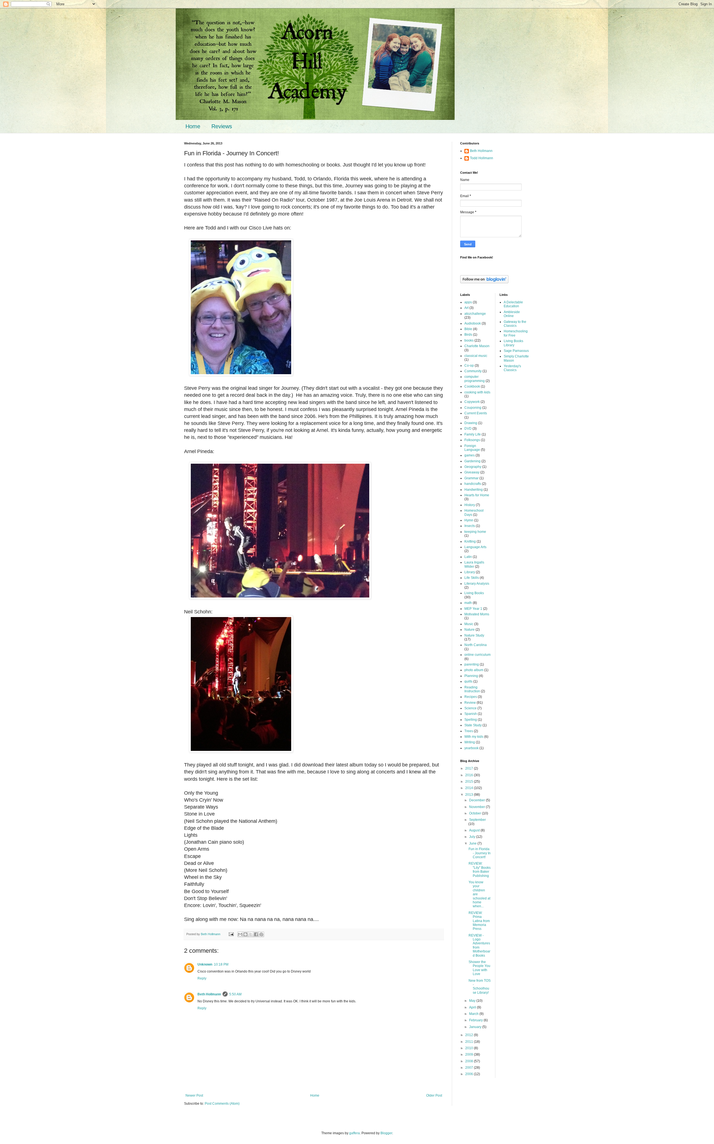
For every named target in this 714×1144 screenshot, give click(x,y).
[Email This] (240, 934)
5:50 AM (235, 994)
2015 (469, 781)
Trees (468, 731)
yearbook (471, 748)
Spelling (470, 720)
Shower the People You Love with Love (479, 968)
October (475, 813)
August (475, 830)
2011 (469, 1042)
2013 (469, 795)
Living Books (474, 593)
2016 (469, 775)
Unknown (204, 964)
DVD (468, 428)
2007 (469, 1068)
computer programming (474, 379)
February (476, 1020)
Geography (472, 467)
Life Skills (471, 578)
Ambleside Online (512, 314)
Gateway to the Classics (515, 324)
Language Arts (475, 547)
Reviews (221, 126)
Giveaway (471, 472)
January (475, 1027)
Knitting (470, 541)
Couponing (472, 408)
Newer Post (194, 1095)
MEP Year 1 (473, 609)
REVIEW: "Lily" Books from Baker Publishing (480, 869)
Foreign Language (472, 448)
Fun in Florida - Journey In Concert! (480, 853)
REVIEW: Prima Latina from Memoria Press (479, 921)
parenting (471, 664)
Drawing (470, 423)
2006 (469, 1074)
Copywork (472, 402)
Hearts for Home (476, 495)
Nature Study (474, 635)
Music (468, 624)
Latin (468, 557)
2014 (469, 788)
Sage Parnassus (516, 351)
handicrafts (472, 484)
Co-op (469, 365)
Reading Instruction (472, 689)
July (472, 837)
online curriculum (477, 655)
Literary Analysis (476, 584)
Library (469, 572)
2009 (469, 1054)
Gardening (472, 461)
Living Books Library (513, 343)
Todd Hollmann (481, 158)
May (472, 1001)
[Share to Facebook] (256, 934)
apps (468, 302)
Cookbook (472, 386)
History (469, 505)
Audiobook (472, 323)
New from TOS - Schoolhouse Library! (480, 987)
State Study (473, 725)
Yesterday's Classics (512, 368)
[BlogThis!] (245, 934)
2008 (469, 1061)
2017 (469, 768)
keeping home (475, 532)
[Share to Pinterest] (261, 934)
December (477, 800)
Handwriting (473, 490)
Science (470, 708)
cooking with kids (477, 392)
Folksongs (472, 440)
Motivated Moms (476, 614)
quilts (468, 681)
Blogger (386, 1133)
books (469, 340)
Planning (471, 676)
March (474, 1014)
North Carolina (475, 645)
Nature (469, 630)
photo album (473, 670)
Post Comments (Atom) (222, 1104)
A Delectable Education (513, 304)
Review (470, 703)
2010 (469, 1048)
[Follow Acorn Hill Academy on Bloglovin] (484, 282)
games (469, 455)
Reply (201, 978)
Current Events (475, 413)
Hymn (468, 520)
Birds (468, 335)
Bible (468, 329)
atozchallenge (475, 314)
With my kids (473, 737)
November (477, 807)
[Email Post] (231, 934)
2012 (469, 1035)
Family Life (472, 434)
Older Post (434, 1095)
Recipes (470, 697)
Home (192, 126)
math (468, 603)
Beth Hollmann (209, 994)
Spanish (470, 714)
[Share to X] (251, 934)
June (473, 843)
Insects (469, 526)
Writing (469, 742)
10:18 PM (221, 964)
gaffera (354, 1133)
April (473, 1007)
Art (466, 308)
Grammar (471, 478)
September (477, 820)
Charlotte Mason (476, 346)
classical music (475, 356)
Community (473, 371)
